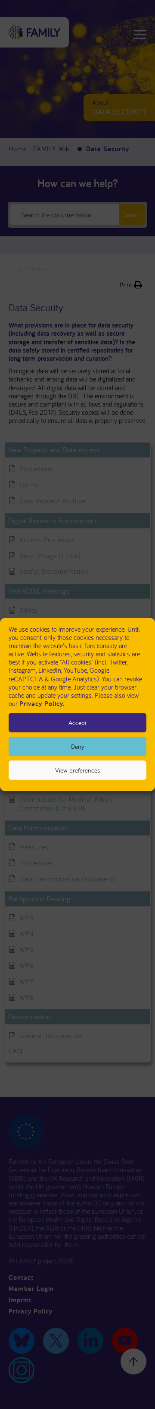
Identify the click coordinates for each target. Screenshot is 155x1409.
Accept (77, 723)
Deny (77, 746)
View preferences (77, 770)
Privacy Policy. (42, 703)
